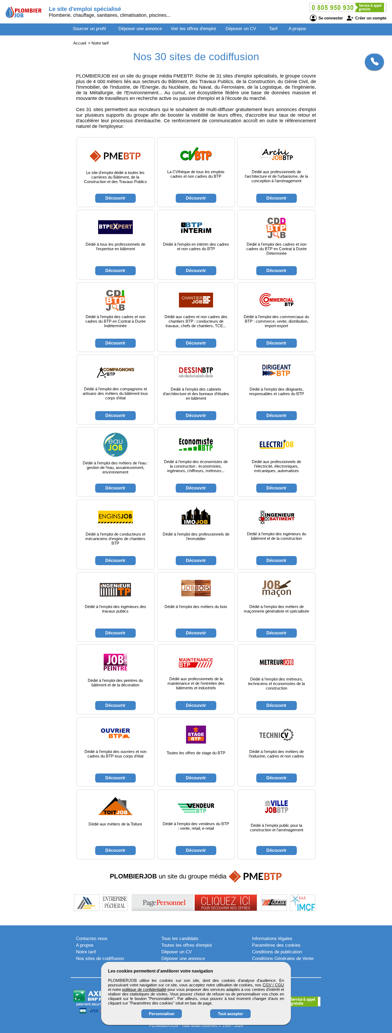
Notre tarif (86, 951)
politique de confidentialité (144, 989)
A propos (297, 28)
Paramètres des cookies (276, 945)
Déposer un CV (241, 28)
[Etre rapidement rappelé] (372, 61)
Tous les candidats (179, 938)
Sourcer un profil (89, 28)
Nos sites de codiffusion (100, 958)
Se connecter (330, 18)
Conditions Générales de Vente (283, 958)
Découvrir (115, 198)
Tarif (273, 28)
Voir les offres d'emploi (193, 28)
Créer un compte (370, 18)
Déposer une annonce (140, 28)
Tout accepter (230, 1013)
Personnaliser (162, 1013)
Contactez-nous (91, 938)
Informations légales (272, 938)
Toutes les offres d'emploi (186, 945)
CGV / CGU (273, 985)
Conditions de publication (277, 951)
